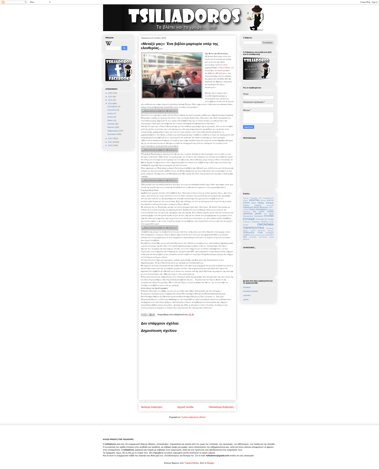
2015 (110, 97)
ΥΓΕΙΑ (260, 233)
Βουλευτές (264, 207)
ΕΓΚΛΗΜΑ (269, 216)
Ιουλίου (110, 113)
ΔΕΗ (254, 211)
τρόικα (271, 237)
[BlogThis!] (145, 314)
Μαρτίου (111, 127)
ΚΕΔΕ (271, 222)
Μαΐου (110, 120)
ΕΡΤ (266, 219)
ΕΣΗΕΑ (271, 219)
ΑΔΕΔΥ (245, 200)
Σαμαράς (271, 230)
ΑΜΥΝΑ (263, 200)
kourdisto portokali (250, 291)
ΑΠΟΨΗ (246, 203)
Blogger (210, 463)
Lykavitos (247, 295)
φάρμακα (246, 239)
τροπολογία (263, 237)
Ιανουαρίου (112, 134)
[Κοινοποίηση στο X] (147, 314)
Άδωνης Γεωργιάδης (250, 198)
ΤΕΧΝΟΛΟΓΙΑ (248, 233)
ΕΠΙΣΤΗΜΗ (260, 219)
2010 (110, 145)
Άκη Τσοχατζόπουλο (266, 198)
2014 (110, 100)
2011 (110, 142)
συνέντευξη (252, 237)
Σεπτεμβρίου (112, 107)
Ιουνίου (110, 117)
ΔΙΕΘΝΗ (258, 214)
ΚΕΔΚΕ (245, 225)
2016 (110, 93)
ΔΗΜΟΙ (261, 211)
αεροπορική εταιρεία (263, 235)
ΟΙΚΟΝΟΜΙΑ (265, 224)
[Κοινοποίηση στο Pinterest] (153, 314)
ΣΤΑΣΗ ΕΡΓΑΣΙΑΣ (258, 230)
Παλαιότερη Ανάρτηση (221, 407)
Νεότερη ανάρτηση (151, 407)
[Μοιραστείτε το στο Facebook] (150, 314)
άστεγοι (253, 235)
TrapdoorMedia (191, 463)
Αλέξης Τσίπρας (266, 203)
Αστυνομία (270, 205)
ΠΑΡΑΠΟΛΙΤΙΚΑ (253, 227)
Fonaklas (246, 287)
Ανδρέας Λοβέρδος (252, 205)
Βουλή (256, 207)
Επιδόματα (246, 222)
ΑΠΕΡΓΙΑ (270, 200)
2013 (110, 104)
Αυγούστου (112, 110)
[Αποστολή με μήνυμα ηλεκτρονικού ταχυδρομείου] (142, 314)
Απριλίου (111, 124)
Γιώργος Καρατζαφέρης (258, 209)
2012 (110, 138)
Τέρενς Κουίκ (224, 67)
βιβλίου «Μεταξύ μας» (217, 73)
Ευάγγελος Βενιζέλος (260, 222)
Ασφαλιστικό (248, 207)
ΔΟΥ (265, 214)
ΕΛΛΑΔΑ (249, 219)
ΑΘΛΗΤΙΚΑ (254, 200)
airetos (246, 300)
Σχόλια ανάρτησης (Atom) (193, 417)
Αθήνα (253, 203)
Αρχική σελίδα (185, 407)
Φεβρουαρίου (113, 131)
